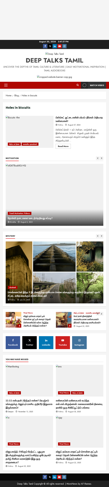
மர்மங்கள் (12, 287)
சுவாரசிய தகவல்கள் (30, 144)
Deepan (11, 411)
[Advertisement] (54, 20)
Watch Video (97, 85)
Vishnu (60, 125)
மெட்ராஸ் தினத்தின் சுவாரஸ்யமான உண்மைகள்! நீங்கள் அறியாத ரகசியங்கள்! (64, 320)
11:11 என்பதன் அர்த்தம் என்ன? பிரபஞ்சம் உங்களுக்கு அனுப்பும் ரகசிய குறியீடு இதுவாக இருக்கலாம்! (29, 404)
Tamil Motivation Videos (19, 213)
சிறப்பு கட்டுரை (14, 144)
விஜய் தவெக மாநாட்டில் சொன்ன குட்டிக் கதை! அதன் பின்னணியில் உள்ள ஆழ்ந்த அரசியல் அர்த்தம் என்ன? (13, 320)
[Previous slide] (97, 158)
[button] (6, 85)
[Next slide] (101, 158)
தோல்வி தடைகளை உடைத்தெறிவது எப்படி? (30, 218)
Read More (64, 147)
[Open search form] (78, 85)
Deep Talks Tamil (54, 60)
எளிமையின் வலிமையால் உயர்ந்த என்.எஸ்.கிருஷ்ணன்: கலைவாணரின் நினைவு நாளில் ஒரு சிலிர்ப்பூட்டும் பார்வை (79, 404)
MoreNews (72, 483)
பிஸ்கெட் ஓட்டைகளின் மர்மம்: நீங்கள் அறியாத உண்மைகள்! (30, 132)
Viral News (28, 313)
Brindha (13, 222)
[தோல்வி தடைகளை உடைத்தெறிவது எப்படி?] (54, 195)
